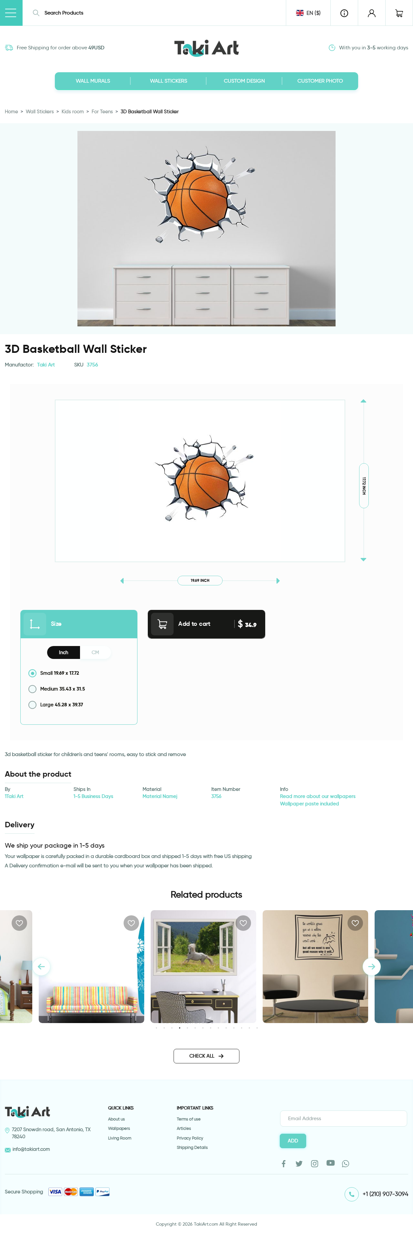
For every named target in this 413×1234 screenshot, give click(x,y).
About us (116, 1119)
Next (372, 967)
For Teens (102, 111)
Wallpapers (119, 1128)
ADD (293, 1141)
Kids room (73, 111)
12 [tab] (241, 1027)
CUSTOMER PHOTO (320, 81)
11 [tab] (233, 1027)
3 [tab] (171, 1027)
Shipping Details (192, 1147)
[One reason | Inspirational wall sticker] (315, 966)
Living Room (119, 1138)
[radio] (78, 673)
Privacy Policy (190, 1138)
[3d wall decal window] (203, 966)
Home (11, 111)
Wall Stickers (40, 111)
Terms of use (189, 1119)
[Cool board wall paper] (91, 966)
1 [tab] (156, 1027)
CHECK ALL (202, 1056)
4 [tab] (179, 1027)
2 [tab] (164, 1027)
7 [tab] (202, 1027)
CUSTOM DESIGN (244, 81)
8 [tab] (210, 1027)
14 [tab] (257, 1027)
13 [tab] (249, 1027)
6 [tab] (195, 1027)
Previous (41, 967)
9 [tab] (218, 1027)
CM (95, 652)
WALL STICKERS (168, 81)
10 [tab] (226, 1027)
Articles (184, 1128)
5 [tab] (187, 1027)
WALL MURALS (93, 81)
